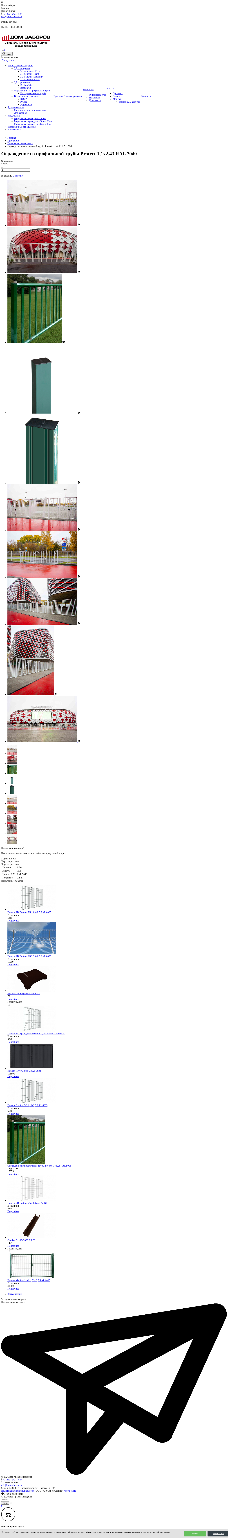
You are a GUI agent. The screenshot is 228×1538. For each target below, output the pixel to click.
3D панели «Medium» (31, 76)
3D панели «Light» (30, 74)
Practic (23, 101)
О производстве (97, 94)
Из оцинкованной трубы (33, 93)
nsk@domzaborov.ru (11, 16)
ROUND (24, 99)
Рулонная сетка (16, 107)
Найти (5, 1503)
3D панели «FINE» (30, 71)
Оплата (117, 96)
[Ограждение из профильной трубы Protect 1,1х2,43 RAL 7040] (43, 225)
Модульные (14, 115)
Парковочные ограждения (22, 126)
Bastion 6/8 (25, 87)
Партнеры (94, 97)
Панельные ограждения (20, 65)
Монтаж (117, 99)
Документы (95, 100)
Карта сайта (70, 1490)
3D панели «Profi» (30, 79)
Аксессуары (14, 129)
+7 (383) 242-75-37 (12, 13)
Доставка (118, 93)
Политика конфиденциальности (18, 1490)
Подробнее (13, 920)
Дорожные (26, 104)
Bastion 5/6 (25, 85)
